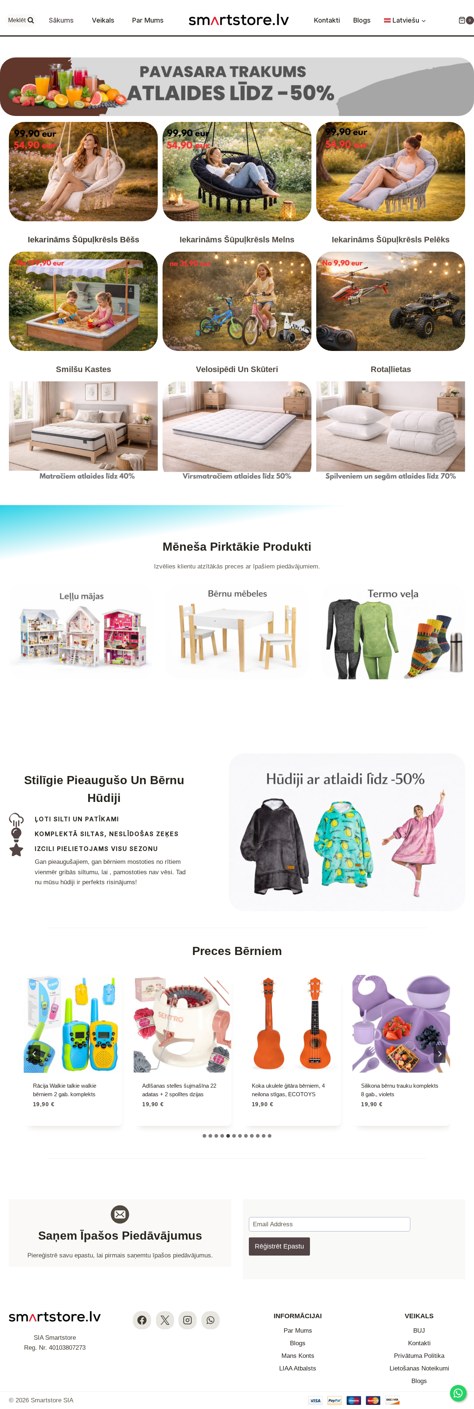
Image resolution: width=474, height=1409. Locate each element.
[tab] (204, 1136)
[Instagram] (187, 1320)
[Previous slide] (34, 1054)
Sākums (61, 20)
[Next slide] (439, 1054)
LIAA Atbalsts (297, 1368)
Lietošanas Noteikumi (419, 1368)
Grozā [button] (43, 1125)
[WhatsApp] (210, 1320)
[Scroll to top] (462, 1358)
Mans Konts (297, 1355)
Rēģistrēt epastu (279, 1246)
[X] (165, 1320)
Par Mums (148, 20)
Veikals (103, 20)
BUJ (419, 1330)
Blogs (362, 20)
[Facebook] (142, 1320)
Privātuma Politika (419, 1355)
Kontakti (327, 20)
